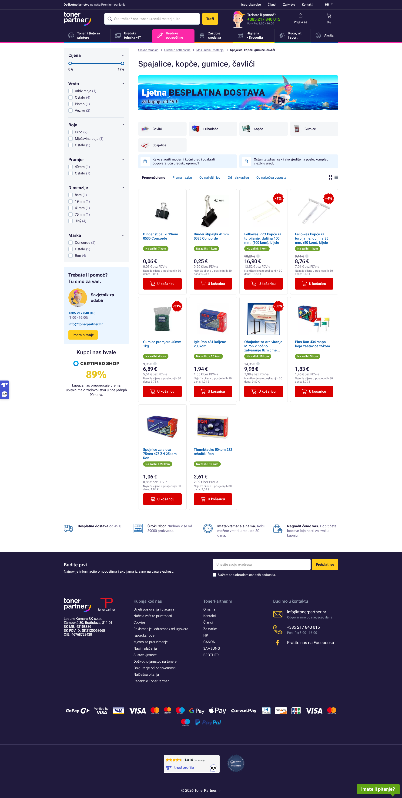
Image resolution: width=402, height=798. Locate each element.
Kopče (258, 129)
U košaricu (165, 284)
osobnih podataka (262, 575)
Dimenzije (78, 187)
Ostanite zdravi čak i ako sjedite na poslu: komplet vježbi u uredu (291, 161)
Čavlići (158, 129)
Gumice (310, 129)
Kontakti (307, 4)
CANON (209, 642)
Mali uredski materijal (210, 50)
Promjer (76, 159)
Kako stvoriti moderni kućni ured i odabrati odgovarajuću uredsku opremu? (184, 161)
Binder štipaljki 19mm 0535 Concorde (160, 236)
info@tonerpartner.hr (85, 324)
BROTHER (211, 655)
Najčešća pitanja (146, 674)
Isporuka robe (251, 4)
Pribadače (210, 129)
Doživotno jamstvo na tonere (155, 661)
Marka (74, 235)
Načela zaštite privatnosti (153, 616)
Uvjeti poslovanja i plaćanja (154, 609)
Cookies (139, 622)
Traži (210, 19)
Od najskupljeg (238, 177)
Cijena (74, 55)
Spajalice (159, 145)
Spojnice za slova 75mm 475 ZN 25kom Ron (160, 453)
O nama (209, 609)
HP (205, 635)
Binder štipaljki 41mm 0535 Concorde (211, 236)
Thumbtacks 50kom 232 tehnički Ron (213, 451)
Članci (272, 4)
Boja (72, 124)
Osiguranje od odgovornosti (154, 668)
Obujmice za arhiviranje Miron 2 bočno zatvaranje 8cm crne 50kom (263, 348)
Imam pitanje (83, 335)
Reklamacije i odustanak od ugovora (161, 629)
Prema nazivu (182, 177)
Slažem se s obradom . (247, 575)
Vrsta (73, 83)
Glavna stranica (148, 50)
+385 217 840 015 (263, 19)
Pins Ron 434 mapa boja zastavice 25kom (312, 344)
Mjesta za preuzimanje (151, 642)
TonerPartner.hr (217, 601)
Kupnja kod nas (148, 601)
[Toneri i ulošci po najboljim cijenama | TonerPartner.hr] (77, 19)
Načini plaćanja (145, 648)
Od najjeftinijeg (209, 177)
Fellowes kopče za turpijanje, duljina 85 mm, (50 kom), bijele (311, 238)
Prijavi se (300, 22)
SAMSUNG (211, 648)
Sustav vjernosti (145, 655)
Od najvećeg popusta (271, 177)
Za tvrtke (289, 4)
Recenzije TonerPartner (151, 681)
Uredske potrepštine (177, 50)
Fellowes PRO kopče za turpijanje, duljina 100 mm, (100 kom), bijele (262, 238)
